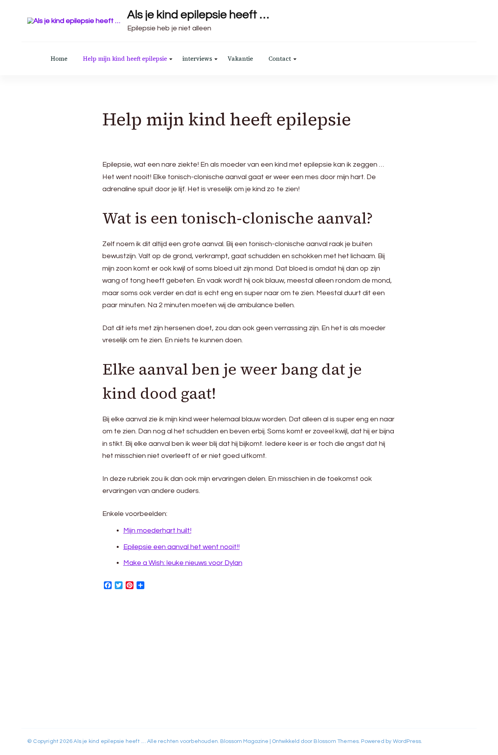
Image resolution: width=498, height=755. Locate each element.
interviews (197, 59)
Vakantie (240, 59)
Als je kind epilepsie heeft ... (109, 741)
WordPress (407, 741)
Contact (279, 59)
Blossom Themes (336, 741)
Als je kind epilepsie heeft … (198, 15)
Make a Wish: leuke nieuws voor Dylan (182, 563)
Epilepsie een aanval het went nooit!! (181, 547)
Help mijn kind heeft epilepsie (125, 59)
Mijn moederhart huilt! (157, 530)
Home (59, 59)
